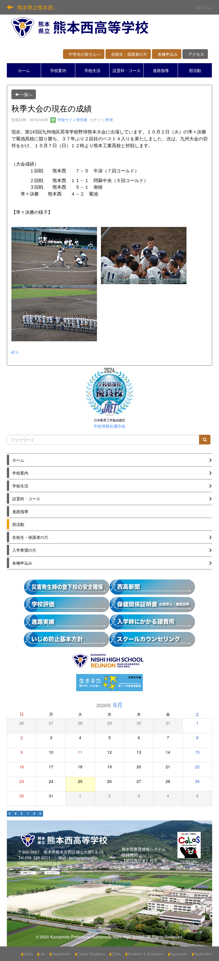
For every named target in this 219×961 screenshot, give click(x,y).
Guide (27, 953)
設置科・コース (127, 70)
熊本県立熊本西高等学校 (41, 7)
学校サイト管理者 (71, 119)
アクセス (195, 54)
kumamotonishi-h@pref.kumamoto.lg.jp (58, 860)
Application (202, 953)
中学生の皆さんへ (84, 54)
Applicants (177, 953)
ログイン (204, 7)
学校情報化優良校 (109, 426)
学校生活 (92, 70)
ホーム (24, 70)
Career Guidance (90, 953)
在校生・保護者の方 (128, 54)
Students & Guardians (144, 953)
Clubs (115, 953)
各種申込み (167, 54)
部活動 (195, 70)
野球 (109, 119)
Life (41, 953)
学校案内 (58, 70)
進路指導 (161, 70)
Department (60, 953)
